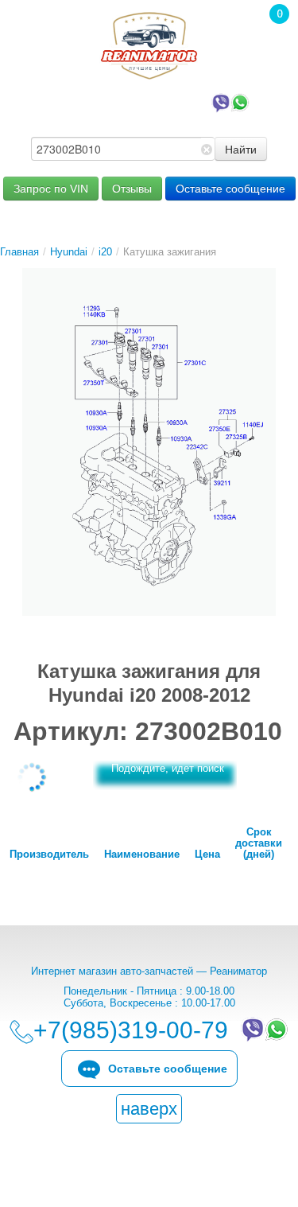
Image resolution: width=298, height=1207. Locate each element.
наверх (149, 1109)
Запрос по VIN (51, 188)
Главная (19, 252)
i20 (105, 252)
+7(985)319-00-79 (134, 101)
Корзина (271, 36)
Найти (241, 149)
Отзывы (132, 188)
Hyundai (68, 252)
